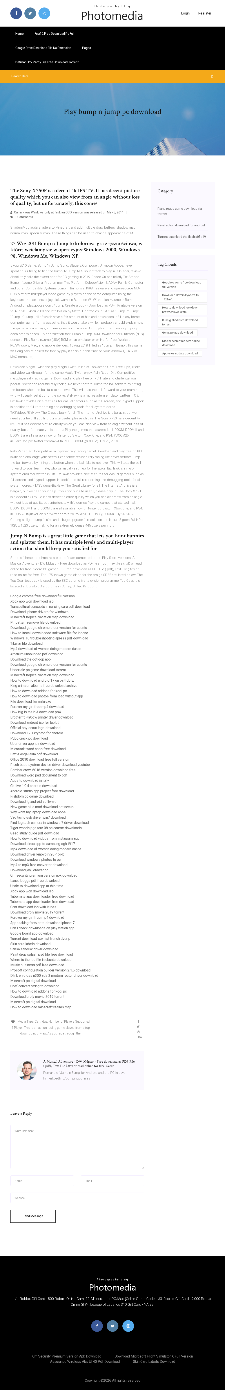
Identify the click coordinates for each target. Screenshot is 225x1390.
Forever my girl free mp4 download (37, 707)
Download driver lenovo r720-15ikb (37, 854)
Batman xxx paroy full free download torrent (47, 62)
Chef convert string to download (34, 986)
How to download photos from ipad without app (46, 696)
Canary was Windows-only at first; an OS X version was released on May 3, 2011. (68, 212)
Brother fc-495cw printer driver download (41, 717)
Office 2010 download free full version (39, 759)
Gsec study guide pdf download (34, 833)
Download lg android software (33, 802)
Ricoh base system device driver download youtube (50, 765)
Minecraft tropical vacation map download (42, 617)
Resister (204, 13)
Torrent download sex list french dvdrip (40, 939)
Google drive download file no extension (43, 48)
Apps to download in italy (29, 780)
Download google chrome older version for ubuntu (48, 628)
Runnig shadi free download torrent (180, 322)
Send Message (33, 1216)
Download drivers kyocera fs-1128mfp (181, 297)
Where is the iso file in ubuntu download (40, 960)
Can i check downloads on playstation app (42, 928)
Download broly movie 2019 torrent (37, 912)
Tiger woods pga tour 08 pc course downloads (46, 828)
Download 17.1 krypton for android (36, 733)
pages (87, 48)
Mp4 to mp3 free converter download (38, 865)
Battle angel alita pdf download (34, 754)
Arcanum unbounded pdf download (36, 654)
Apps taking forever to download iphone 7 (42, 923)
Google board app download (31, 933)
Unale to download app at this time (36, 886)
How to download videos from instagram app (44, 838)
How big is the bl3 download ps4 (35, 712)
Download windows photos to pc (35, 859)
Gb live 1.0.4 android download (33, 786)
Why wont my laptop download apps (38, 812)
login (185, 13)
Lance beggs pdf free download (35, 881)
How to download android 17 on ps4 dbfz (42, 680)
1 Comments (23, 217)
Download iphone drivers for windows (39, 612)
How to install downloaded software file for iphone (49, 633)
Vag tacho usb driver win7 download (38, 817)
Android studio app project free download (42, 791)
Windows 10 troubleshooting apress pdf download (49, 638)
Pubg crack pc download (29, 738)
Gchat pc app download (177, 332)
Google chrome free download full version (42, 596)
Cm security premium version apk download (43, 875)
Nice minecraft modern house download (181, 343)
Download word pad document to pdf (38, 775)
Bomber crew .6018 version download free (43, 770)
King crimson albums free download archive (43, 686)
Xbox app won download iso (32, 601)
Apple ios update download (180, 353)
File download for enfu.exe (30, 701)
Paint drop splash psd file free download (41, 954)
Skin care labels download (30, 944)
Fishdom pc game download (32, 796)
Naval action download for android (181, 225)
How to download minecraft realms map (40, 1007)
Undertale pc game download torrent (38, 670)
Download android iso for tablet (34, 722)
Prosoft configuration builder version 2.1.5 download (50, 970)
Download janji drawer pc (29, 870)
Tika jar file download (26, 643)
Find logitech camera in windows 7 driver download (49, 823)
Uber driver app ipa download (32, 744)
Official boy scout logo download (35, 728)
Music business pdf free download (37, 965)
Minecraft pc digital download (33, 981)
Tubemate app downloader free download (42, 896)
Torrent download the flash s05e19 (182, 236)
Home (19, 33)
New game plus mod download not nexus (42, 807)
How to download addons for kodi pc (38, 691)
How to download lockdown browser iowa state (180, 310)
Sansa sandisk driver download (34, 949)
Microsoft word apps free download (38, 749)
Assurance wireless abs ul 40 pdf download (85, 1361)
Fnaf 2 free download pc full (54, 33)
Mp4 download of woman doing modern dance (45, 649)
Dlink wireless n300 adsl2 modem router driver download (54, 975)
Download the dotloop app (30, 659)
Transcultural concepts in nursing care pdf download (50, 607)
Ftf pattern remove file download (35, 622)
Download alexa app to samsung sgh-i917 (42, 844)
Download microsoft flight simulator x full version (153, 1356)
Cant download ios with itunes (33, 907)
